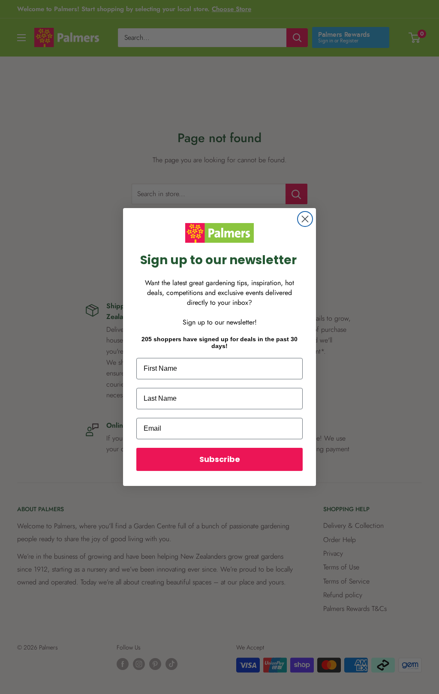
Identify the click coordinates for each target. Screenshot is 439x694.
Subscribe (219, 459)
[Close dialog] (305, 218)
